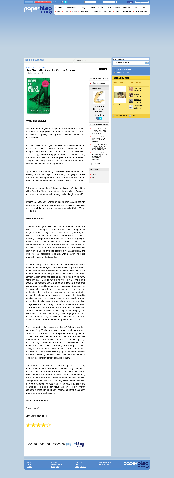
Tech (135, 8)
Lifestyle (92, 8)
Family (74, 11)
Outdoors (107, 11)
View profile (99, 112)
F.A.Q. (77, 464)
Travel (117, 8)
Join (133, 116)
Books (94, 174)
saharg (136, 94)
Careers (29, 467)
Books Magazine (34, 59)
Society (82, 8)
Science (143, 8)
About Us (54, 462)
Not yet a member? (124, 70)
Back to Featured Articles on (46, 444)
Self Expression (141, 11)
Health (100, 8)
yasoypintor (138, 106)
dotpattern (137, 100)
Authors (80, 60)
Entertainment (71, 8)
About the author (121, 116)
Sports (109, 8)
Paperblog (38, 10)
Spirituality (84, 11)
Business (126, 8)
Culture (94, 178)
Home (29, 2)
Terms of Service (56, 464)
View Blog (99, 115)
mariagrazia (138, 88)
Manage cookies (80, 467)
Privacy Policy (55, 467)
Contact (29, 464)
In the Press (79, 462)
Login (130, 2)
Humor (117, 11)
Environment (96, 11)
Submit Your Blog (123, 72)
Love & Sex (127, 11)
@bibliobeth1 (39, 73)
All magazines (104, 464)
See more (96, 164)
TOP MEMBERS (135, 83)
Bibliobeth (31, 73)
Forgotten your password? (142, 2)
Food (58, 11)
